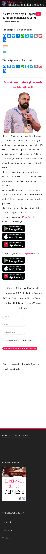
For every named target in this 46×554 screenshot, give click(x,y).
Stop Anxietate (30, 217)
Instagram (7, 530)
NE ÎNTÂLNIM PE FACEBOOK (15, 435)
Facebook (6, 522)
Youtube (6, 538)
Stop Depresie (25, 253)
